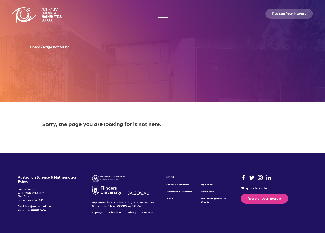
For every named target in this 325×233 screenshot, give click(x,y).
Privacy (132, 212)
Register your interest (264, 198)
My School (207, 184)
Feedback (148, 212)
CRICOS (122, 205)
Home (35, 46)
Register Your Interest (289, 13)
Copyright (97, 212)
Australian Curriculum (179, 191)
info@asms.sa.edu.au (38, 206)
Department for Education (107, 202)
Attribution (207, 191)
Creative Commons (177, 184)
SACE (169, 198)
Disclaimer (115, 212)
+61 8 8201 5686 (36, 209)
